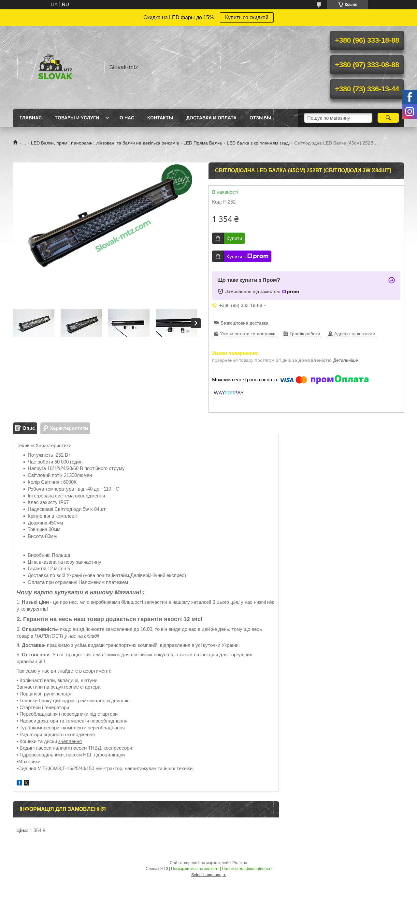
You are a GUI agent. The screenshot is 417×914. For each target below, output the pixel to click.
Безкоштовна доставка (244, 323)
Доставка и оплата (211, 117)
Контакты (160, 117)
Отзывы (260, 117)
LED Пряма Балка (202, 142)
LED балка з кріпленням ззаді (258, 142)
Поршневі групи (37, 693)
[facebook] (19, 783)
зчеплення (70, 741)
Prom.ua (239, 863)
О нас (127, 117)
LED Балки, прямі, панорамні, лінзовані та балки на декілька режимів (105, 142)
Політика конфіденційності (247, 868)
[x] (26, 783)
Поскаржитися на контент (195, 868)
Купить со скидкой (246, 17)
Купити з (236, 256)
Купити (234, 238)
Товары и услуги (77, 117)
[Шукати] (388, 118)
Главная (31, 117)
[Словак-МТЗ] (55, 67)
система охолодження (80, 495)
